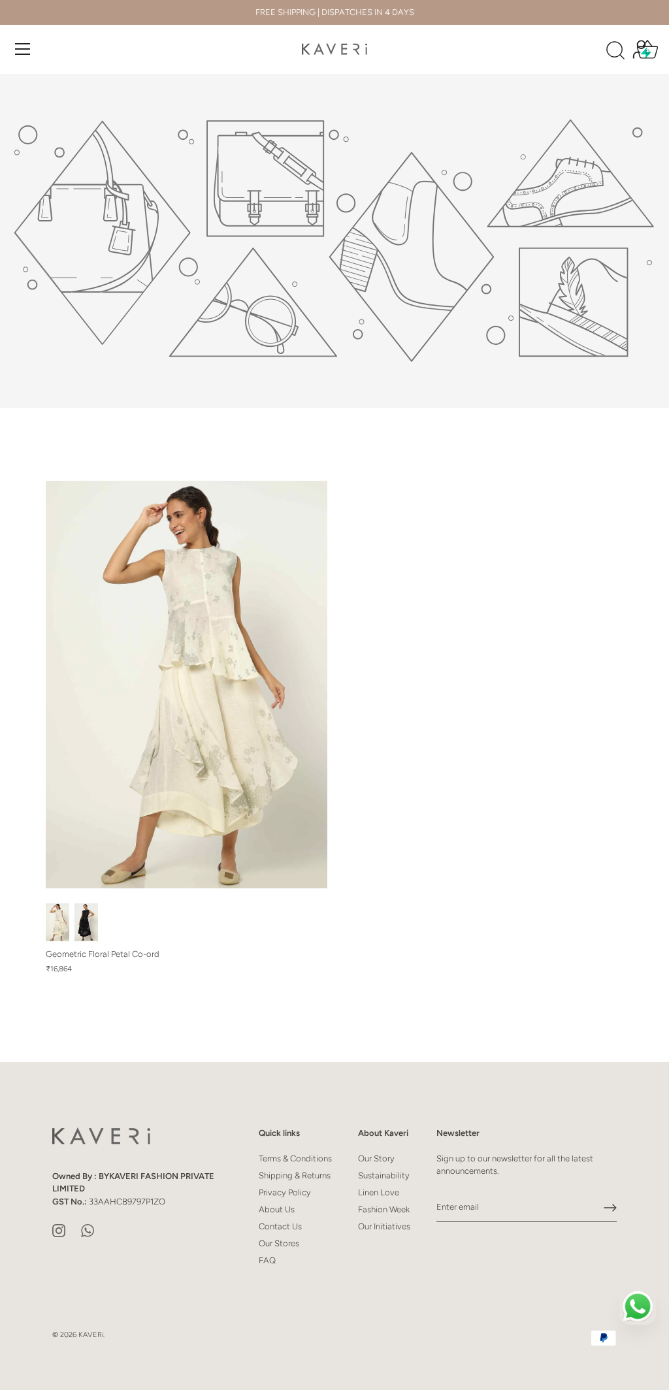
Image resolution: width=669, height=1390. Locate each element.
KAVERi (90, 1335)
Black (86, 922)
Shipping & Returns (295, 1175)
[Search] (615, 51)
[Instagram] (58, 1230)
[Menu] (22, 49)
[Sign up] (610, 1207)
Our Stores (279, 1243)
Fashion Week (384, 1209)
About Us (277, 1209)
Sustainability (384, 1175)
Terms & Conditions (295, 1158)
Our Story (376, 1158)
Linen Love (378, 1192)
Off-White (57, 922)
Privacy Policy (285, 1192)
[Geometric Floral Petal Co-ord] (186, 685)
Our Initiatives (384, 1226)
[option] (334, 241)
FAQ (267, 1260)
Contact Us (280, 1226)
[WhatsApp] (87, 1230)
